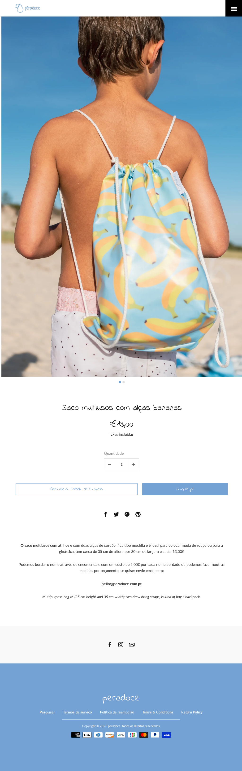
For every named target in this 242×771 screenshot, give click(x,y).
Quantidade (114, 453)
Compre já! (185, 489)
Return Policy (192, 712)
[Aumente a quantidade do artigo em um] (133, 464)
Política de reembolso (117, 712)
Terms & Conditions (157, 712)
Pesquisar (47, 712)
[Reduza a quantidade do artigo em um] (109, 464)
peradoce (121, 698)
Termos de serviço (77, 712)
